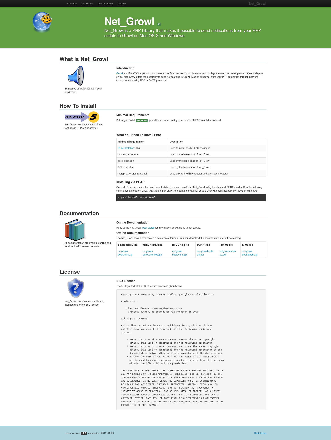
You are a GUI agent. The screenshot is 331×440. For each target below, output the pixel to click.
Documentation (105, 3)
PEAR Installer (126, 148)
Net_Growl (257, 3)
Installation (87, 3)
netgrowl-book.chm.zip (179, 252)
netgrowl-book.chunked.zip (152, 252)
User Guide (148, 227)
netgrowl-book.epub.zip (249, 252)
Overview (72, 3)
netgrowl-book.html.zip (125, 252)
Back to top (260, 433)
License (122, 3)
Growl (119, 73)
